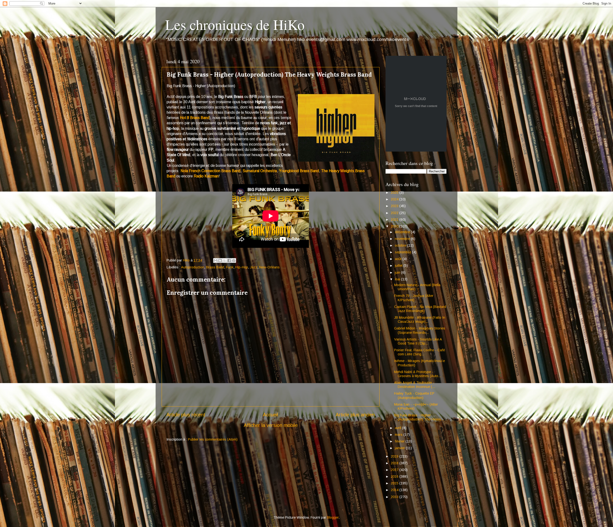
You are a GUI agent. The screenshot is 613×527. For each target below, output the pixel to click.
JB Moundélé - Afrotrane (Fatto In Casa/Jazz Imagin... (419, 319)
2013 (395, 497)
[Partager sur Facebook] (229, 260)
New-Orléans (269, 267)
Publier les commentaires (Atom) (213, 439)
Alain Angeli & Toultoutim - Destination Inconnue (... (414, 385)
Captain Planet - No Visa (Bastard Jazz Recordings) (420, 309)
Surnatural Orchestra (260, 171)
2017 (395, 470)
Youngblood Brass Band (299, 171)
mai (398, 279)
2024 (395, 199)
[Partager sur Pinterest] (233, 260)
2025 (395, 192)
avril (398, 428)
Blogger (333, 517)
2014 (395, 490)
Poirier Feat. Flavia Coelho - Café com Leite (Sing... (419, 352)
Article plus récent (185, 414)
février (400, 441)
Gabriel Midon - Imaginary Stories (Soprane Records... (419, 330)
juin (398, 272)
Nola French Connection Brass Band (210, 171)
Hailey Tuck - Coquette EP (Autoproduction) (414, 395)
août (399, 259)
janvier (400, 448)
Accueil (270, 414)
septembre (403, 252)
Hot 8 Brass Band (194, 118)
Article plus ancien (355, 414)
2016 (395, 476)
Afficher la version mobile (271, 425)
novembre (403, 239)
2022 (395, 213)
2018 (395, 463)
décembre (403, 232)
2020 (395, 226)
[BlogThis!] (220, 260)
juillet (399, 265)
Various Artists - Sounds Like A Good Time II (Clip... (418, 341)
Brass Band (215, 267)
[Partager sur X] (224, 260)
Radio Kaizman (206, 176)
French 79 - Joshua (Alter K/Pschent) (413, 298)
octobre (401, 245)
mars (399, 434)
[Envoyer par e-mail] (215, 260)
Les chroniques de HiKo (235, 24)
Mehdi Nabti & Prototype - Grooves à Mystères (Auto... (417, 374)
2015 (395, 483)
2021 (395, 219)
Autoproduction (192, 267)
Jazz (253, 267)
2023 (395, 206)
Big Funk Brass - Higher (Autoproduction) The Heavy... (419, 417)
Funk (229, 267)
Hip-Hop (241, 267)
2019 (395, 456)
